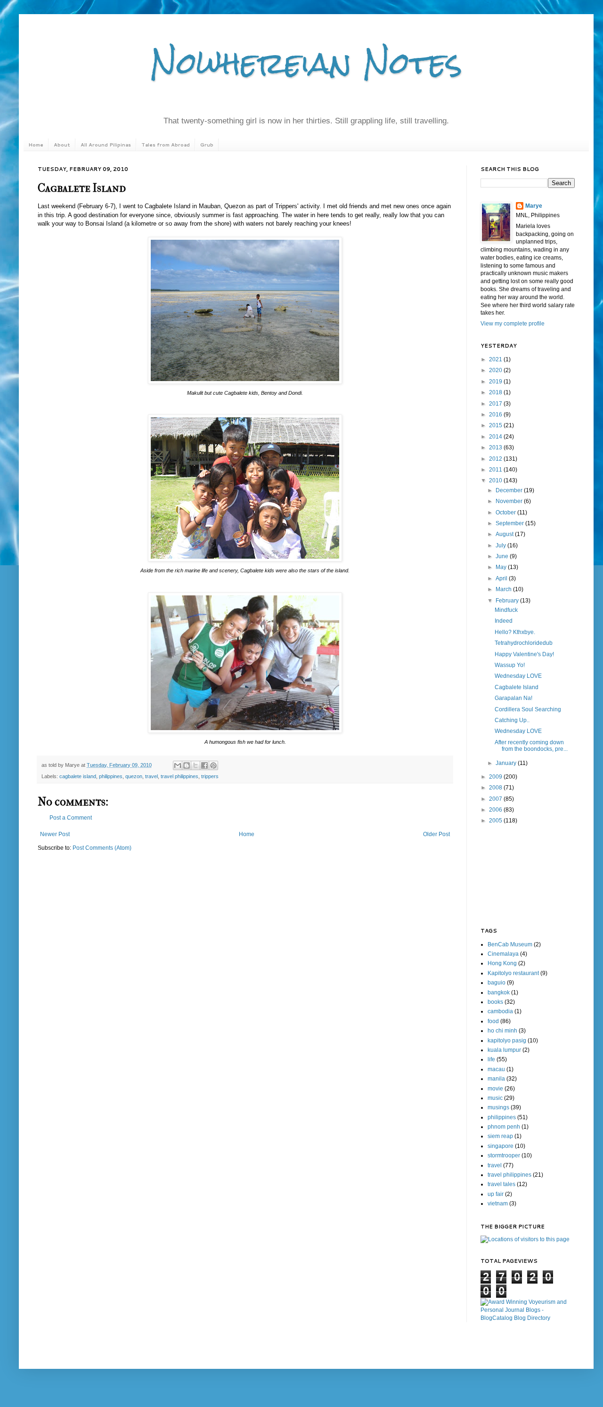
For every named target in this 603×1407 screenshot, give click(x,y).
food (493, 1021)
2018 (496, 392)
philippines (110, 776)
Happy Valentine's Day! (524, 654)
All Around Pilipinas (106, 144)
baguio (496, 982)
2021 (496, 359)
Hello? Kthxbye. (515, 632)
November (510, 501)
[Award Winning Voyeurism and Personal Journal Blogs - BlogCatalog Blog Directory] (528, 1318)
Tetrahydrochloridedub (524, 643)
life (491, 1059)
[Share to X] (195, 765)
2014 (496, 436)
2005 (496, 820)
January (507, 763)
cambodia (500, 1011)
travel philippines (179, 776)
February (508, 600)
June (503, 556)
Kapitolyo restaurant (513, 973)
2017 (496, 403)
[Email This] (177, 765)
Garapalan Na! (513, 698)
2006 (496, 809)
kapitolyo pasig (507, 1040)
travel (151, 776)
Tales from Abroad (165, 144)
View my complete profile (513, 323)
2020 (496, 370)
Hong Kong (502, 963)
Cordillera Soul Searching (528, 709)
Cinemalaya (503, 954)
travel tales (501, 1184)
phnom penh (504, 1126)
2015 (496, 425)
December (510, 490)
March (504, 589)
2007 (496, 799)
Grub (206, 144)
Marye (533, 206)
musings (498, 1107)
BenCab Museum (510, 944)
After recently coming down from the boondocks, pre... (531, 745)
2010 (496, 480)
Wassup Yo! (510, 665)
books (495, 1002)
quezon (133, 776)
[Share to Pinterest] (213, 765)
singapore (500, 1146)
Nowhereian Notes (306, 63)
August (505, 534)
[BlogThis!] (186, 765)
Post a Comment (70, 817)
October (506, 512)
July (501, 545)
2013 (496, 447)
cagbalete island (77, 776)
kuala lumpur (504, 1050)
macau (496, 1069)
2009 (496, 776)
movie (495, 1088)
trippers (210, 776)
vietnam (498, 1203)
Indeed (504, 621)
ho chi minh (502, 1030)
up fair (496, 1194)
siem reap (500, 1136)
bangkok (499, 992)
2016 (496, 414)
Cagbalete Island (516, 687)
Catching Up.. (512, 720)
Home (35, 144)
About (62, 144)
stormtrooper (504, 1155)
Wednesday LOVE (518, 676)
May (502, 567)
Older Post (436, 834)
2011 (496, 469)
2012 (496, 458)
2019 (496, 381)
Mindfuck (506, 610)
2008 (496, 787)
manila (496, 1078)
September (510, 523)
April (502, 578)
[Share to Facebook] (204, 765)
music (495, 1098)
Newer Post (55, 834)
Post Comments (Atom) (102, 848)
